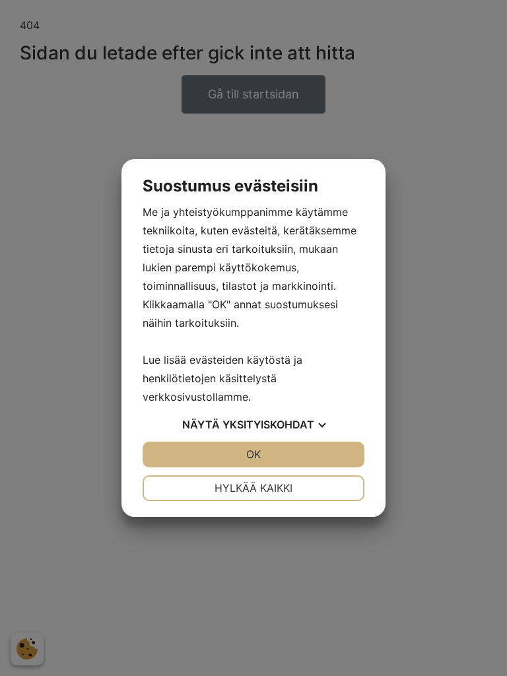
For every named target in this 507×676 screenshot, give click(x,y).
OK (253, 454)
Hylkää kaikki (253, 487)
